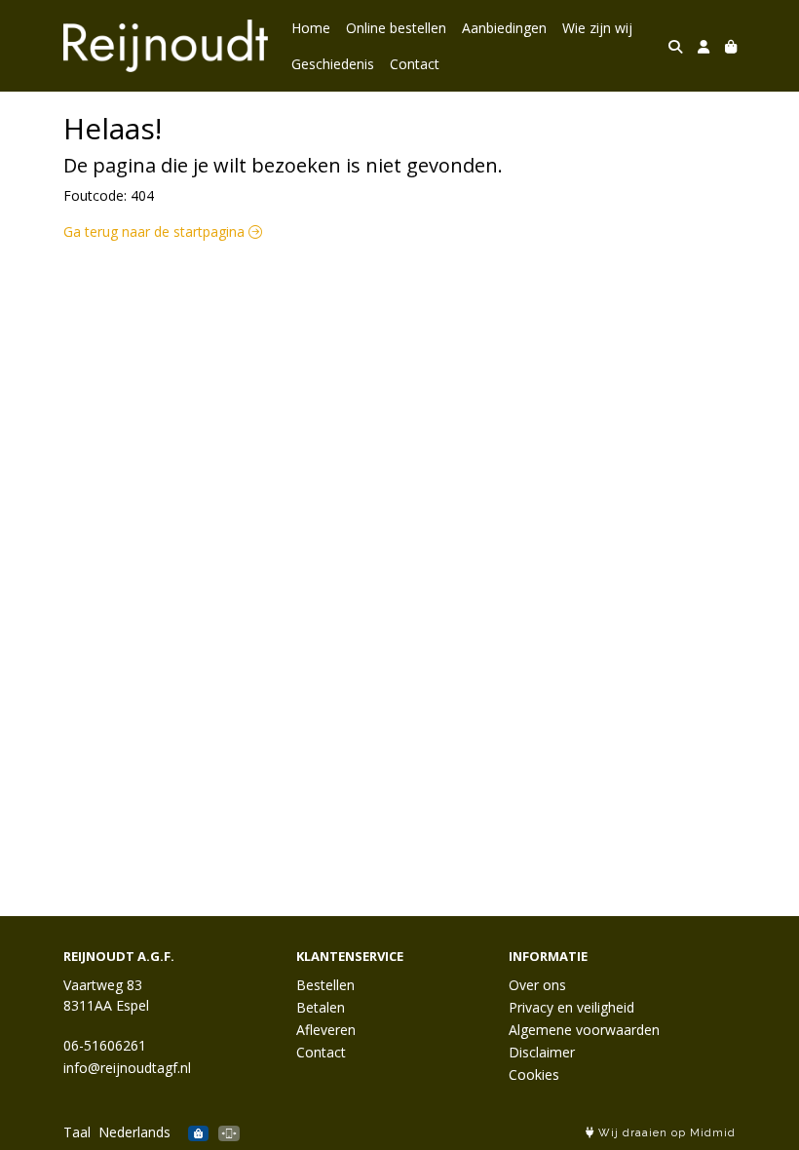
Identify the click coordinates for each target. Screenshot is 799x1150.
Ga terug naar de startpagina (155, 231)
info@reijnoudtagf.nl (127, 1067)
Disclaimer (542, 1052)
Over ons (537, 985)
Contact (414, 64)
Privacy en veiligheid (571, 1007)
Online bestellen (396, 28)
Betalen (320, 1007)
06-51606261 (104, 1045)
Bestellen (325, 985)
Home (310, 28)
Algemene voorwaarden (584, 1029)
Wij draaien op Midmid (665, 1133)
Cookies (534, 1074)
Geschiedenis (332, 64)
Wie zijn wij (597, 28)
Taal (77, 1132)
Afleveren (326, 1029)
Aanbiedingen (504, 28)
